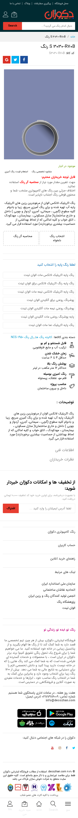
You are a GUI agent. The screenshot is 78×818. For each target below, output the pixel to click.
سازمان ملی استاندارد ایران (58, 583)
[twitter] (73, 748)
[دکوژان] (59, 14)
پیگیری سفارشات (42, 3)
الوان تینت (68, 608)
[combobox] (48, 26)
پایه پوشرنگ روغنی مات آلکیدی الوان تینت (47, 316)
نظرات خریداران (62, 459)
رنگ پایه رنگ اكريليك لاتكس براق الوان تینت (46, 283)
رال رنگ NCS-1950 (22, 337)
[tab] (39, 402)
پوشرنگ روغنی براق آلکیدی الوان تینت (50, 300)
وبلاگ (27, 3)
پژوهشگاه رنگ (66, 602)
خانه (72, 37)
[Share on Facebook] (24, 59)
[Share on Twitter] (15, 59)
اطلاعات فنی (64, 450)
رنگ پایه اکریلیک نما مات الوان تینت (51, 325)
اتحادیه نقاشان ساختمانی (59, 589)
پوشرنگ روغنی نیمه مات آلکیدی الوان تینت (47, 308)
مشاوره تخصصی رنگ (42, 171)
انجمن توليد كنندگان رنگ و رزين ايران (52, 595)
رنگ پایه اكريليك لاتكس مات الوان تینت (49, 275)
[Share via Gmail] (6, 59)
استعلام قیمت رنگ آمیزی (16, 171)
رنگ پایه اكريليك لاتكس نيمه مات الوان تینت (46, 291)
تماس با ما (15, 3)
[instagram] (59, 748)
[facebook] (67, 748)
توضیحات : (65, 402)
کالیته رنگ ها (43, 337)
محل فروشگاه (61, 3)
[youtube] (52, 748)
